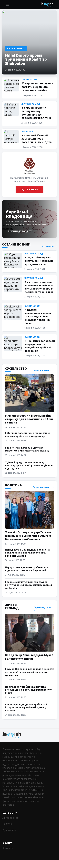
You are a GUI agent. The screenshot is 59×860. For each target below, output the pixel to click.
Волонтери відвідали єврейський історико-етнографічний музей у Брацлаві (26, 707)
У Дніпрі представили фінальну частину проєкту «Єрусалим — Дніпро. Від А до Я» (29, 465)
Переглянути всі (43, 370)
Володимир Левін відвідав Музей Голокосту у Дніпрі (29, 656)
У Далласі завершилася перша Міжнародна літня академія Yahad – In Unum (37, 316)
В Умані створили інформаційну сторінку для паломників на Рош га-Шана (29, 419)
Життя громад (10, 817)
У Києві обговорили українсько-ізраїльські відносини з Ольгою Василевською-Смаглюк (28, 535)
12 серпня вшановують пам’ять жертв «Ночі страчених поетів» (37, 87)
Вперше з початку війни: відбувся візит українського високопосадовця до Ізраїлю (28, 585)
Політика (7, 823)
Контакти (7, 848)
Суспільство (9, 830)
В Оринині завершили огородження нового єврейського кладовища (27, 434)
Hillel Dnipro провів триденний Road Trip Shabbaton (26, 59)
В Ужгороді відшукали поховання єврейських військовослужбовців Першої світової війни (39, 286)
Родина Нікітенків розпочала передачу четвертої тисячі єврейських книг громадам (29, 672)
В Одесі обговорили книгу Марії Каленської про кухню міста (39, 261)
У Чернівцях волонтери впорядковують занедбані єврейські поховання (39, 345)
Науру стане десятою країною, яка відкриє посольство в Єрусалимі (26, 569)
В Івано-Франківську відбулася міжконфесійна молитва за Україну (27, 449)
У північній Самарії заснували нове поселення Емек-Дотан (37, 138)
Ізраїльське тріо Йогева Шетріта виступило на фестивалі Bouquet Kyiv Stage (28, 689)
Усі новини (49, 246)
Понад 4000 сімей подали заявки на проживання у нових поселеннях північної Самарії (27, 552)
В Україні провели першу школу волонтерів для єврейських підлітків (36, 113)
